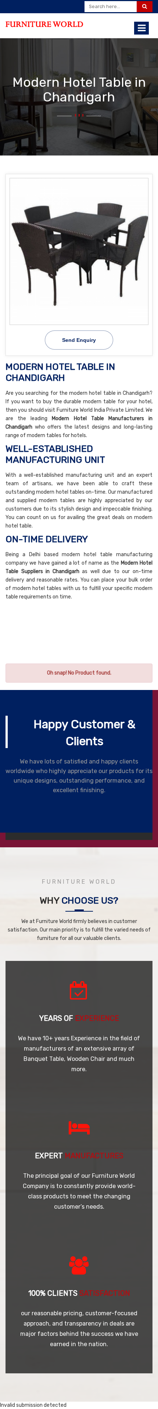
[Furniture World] (44, 24)
